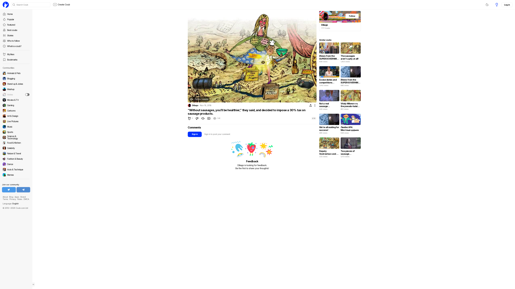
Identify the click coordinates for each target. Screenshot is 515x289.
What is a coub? (14, 46)
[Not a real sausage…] (329, 100)
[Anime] (16, 94)
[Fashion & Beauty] (16, 158)
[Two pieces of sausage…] (351, 148)
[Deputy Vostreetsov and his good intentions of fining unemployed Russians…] (329, 148)
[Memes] (16, 175)
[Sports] (16, 132)
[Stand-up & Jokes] (16, 84)
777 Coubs (325, 28)
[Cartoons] (16, 110)
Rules (19, 199)
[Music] (16, 126)
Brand (23, 197)
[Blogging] (16, 78)
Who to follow (13, 40)
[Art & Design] (16, 116)
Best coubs (12, 30)
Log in (507, 4)
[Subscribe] (27, 94)
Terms (5, 199)
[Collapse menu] (33, 284)
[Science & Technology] (16, 137)
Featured (11, 24)
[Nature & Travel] (16, 153)
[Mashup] (16, 89)
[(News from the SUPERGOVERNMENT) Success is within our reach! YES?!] (351, 77)
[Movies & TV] (16, 100)
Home (10, 14)
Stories (10, 35)
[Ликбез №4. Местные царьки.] (351, 124)
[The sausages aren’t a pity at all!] (351, 53)
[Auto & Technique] (16, 169)
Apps (17, 197)
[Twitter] (9, 189)
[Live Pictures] (16, 121)
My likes (10, 54)
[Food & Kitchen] (16, 142)
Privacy (13, 199)
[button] (199, 99)
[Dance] (16, 164)
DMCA (26, 199)
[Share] (310, 105)
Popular (10, 19)
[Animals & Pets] (16, 73)
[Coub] (6, 5)
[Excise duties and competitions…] (329, 77)
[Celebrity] (16, 148)
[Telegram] (23, 189)
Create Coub (64, 4)
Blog (11, 197)
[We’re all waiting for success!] (329, 124)
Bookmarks (12, 59)
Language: (11, 203)
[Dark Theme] (487, 5)
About (5, 197)
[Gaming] (16, 105)
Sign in (195, 134)
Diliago (195, 105)
